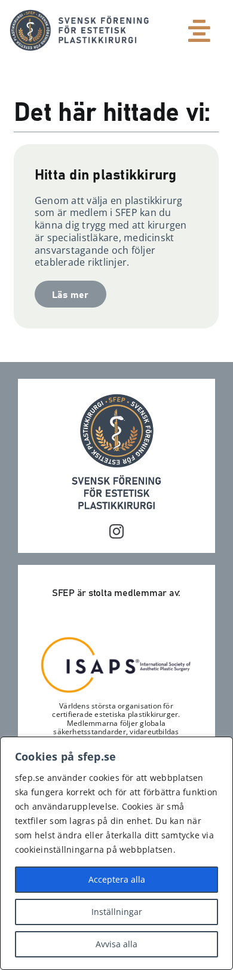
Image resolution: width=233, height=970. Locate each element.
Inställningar (116, 911)
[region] (116, 853)
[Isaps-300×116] (116, 639)
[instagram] (116, 531)
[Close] (220, 747)
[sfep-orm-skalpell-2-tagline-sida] (79, 14)
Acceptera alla (116, 879)
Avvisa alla (116, 944)
